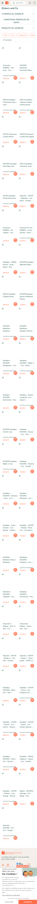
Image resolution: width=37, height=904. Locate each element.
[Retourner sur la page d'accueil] (7, 3)
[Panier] (34, 2)
